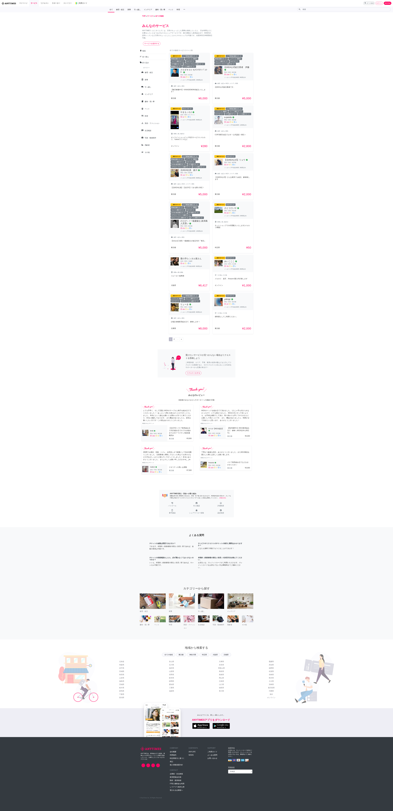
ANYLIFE (192, 752)
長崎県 (271, 674)
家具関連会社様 (175, 777)
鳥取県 (221, 671)
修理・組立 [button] (120, 9)
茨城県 (121, 684)
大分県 (271, 681)
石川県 (171, 665)
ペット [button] (170, 9)
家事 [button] (129, 9)
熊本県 (271, 678)
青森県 (121, 665)
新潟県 (121, 697)
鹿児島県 (271, 688)
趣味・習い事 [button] (160, 9)
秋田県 (121, 674)
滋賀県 (171, 691)
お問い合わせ (212, 758)
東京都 (181, 655)
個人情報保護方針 (176, 765)
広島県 (221, 681)
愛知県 (171, 684)
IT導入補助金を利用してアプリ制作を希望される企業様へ (177, 787)
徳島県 (221, 688)
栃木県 (121, 688)
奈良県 (221, 665)
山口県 (221, 684)
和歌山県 (221, 668)
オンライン (271, 697)
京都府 (226, 655)
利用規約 (173, 755)
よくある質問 (212, 755)
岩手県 (121, 668)
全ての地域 (168, 655)
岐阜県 (171, 678)
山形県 (121, 678)
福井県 (171, 668)
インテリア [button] (148, 9)
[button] (369, 3)
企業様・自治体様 (176, 774)
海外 (271, 694)
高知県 (271, 665)
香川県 (221, 691)
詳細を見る (222, 498)
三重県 (171, 688)
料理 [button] (178, 9)
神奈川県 (192, 655)
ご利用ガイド (212, 752)
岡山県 (221, 678)
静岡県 (171, 681)
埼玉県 (204, 655)
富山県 (171, 661)
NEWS (191, 755)
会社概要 (173, 752)
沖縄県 (271, 691)
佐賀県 (271, 671)
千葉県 (121, 694)
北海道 (121, 661)
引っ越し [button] (137, 9)
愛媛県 (271, 661)
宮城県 (121, 671)
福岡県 (271, 668)
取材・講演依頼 (175, 780)
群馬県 (121, 691)
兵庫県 (221, 661)
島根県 (221, 674)
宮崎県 (271, 684)
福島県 (121, 681)
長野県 (171, 674)
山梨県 (171, 671)
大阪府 (215, 655)
